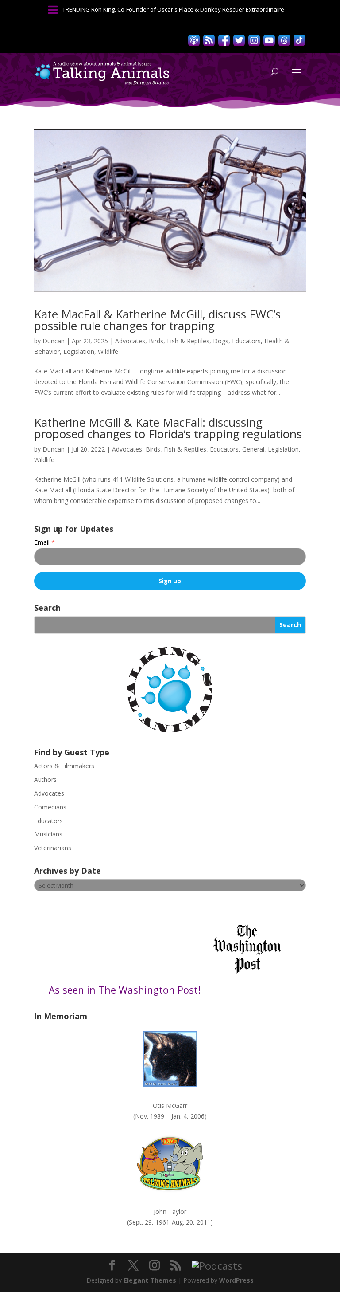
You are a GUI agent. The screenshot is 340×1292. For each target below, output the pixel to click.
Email (44, 542)
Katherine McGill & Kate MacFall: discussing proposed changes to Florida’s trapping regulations (168, 428)
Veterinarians (52, 848)
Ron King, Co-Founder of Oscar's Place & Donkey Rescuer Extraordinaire (187, 9)
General (253, 449)
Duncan (53, 341)
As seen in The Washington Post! (126, 989)
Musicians (48, 834)
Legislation (78, 351)
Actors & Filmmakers (64, 766)
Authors (45, 779)
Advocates (130, 341)
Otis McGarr (170, 1105)
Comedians (50, 807)
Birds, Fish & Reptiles (179, 341)
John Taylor (170, 1211)
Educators (246, 341)
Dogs (220, 341)
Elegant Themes (150, 1280)
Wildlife (108, 351)
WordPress (236, 1280)
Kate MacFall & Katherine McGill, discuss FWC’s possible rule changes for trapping (157, 320)
